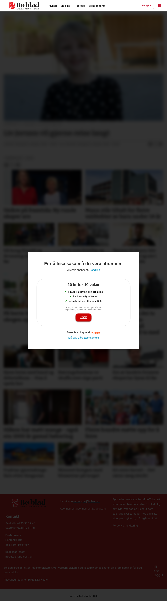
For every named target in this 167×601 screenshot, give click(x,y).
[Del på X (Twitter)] (155, 144)
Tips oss (79, 5)
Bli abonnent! (97, 5)
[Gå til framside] (24, 5)
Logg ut (158, 575)
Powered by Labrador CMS (83, 596)
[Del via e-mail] (160, 144)
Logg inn (147, 5)
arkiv (29, 158)
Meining (65, 5)
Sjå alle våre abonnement (83, 337)
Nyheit (53, 5)
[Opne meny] (159, 5)
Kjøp (83, 317)
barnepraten (13, 158)
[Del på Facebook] (150, 144)
